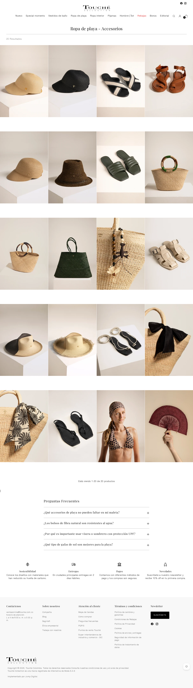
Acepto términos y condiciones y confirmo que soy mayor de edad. (98, 361)
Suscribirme (96, 368)
